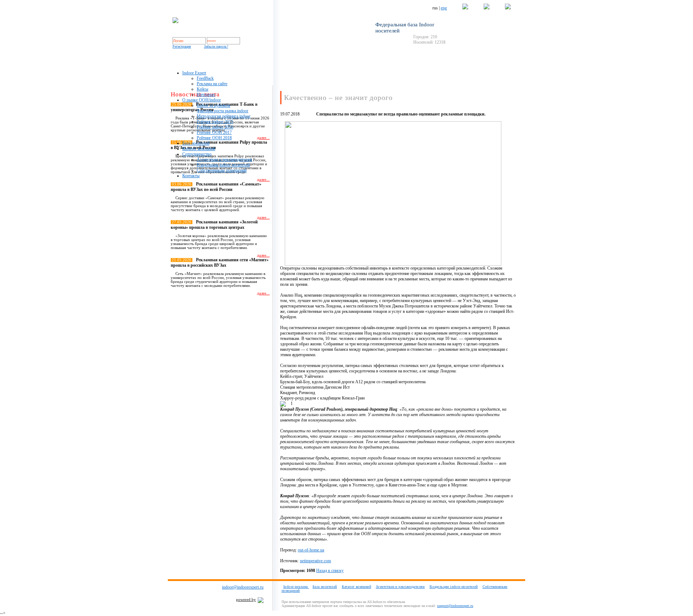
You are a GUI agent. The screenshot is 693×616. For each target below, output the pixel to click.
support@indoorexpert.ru (455, 606)
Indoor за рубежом (213, 105)
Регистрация (182, 46)
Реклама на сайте (212, 83)
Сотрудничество (197, 154)
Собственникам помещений (222, 170)
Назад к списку (330, 570)
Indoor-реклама (296, 587)
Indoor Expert (194, 72)
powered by (246, 600)
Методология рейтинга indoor (223, 116)
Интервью (206, 94)
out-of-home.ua (311, 549)
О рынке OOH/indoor (201, 99)
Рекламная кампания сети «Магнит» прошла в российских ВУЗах (220, 262)
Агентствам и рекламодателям (224, 159)
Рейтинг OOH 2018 (214, 137)
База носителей (195, 143)
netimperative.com (315, 560)
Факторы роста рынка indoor (222, 110)
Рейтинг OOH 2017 (214, 132)
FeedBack (205, 78)
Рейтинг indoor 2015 (215, 121)
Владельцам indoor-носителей (454, 587)
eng (444, 7)
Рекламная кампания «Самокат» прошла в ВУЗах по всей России (216, 187)
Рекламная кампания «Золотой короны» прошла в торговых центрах (214, 224)
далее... (263, 180)
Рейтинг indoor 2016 (215, 127)
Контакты (191, 175)
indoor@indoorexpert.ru (242, 587)
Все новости (255, 306)
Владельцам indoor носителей (223, 164)
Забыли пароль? (216, 46)
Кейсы (202, 89)
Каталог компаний (198, 148)
